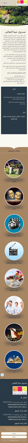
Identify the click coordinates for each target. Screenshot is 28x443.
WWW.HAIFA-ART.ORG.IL (17, 407)
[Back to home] (22, 3)
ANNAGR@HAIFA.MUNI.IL (17, 404)
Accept (14, 433)
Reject (14, 437)
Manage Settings (14, 440)
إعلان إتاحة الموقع (21, 411)
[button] (2, 375)
